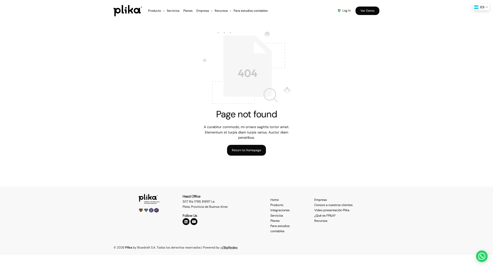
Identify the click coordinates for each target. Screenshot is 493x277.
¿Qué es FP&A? (324, 216)
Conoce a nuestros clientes (333, 205)
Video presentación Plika (331, 210)
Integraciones (280, 210)
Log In (346, 10)
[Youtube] (193, 221)
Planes (275, 221)
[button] (482, 256)
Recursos (320, 221)
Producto (276, 205)
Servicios (276, 216)
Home (274, 200)
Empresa (320, 200)
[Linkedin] (186, 221)
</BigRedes (229, 247)
